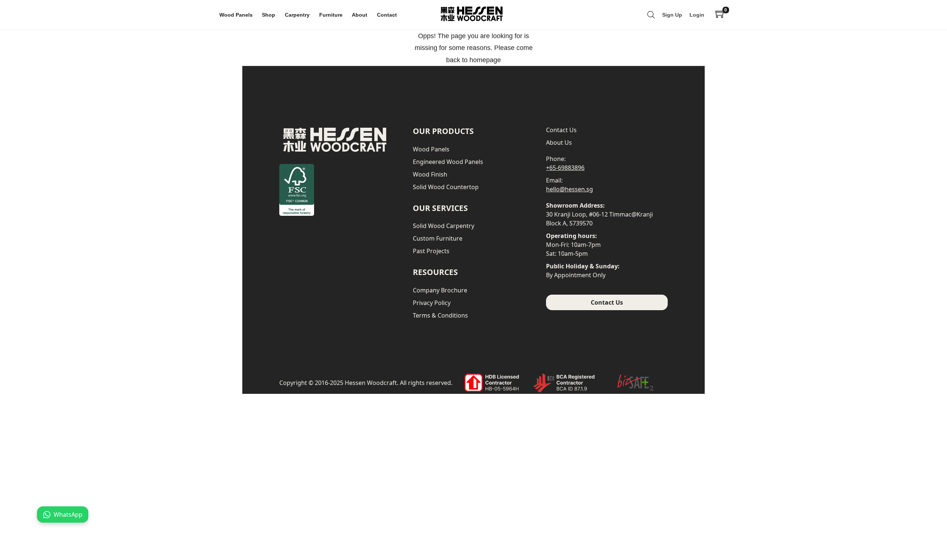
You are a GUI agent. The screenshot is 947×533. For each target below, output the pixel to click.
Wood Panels (431, 149)
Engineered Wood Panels (448, 162)
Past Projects (431, 251)
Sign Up (672, 15)
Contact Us (561, 130)
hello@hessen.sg (569, 189)
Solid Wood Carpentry (443, 226)
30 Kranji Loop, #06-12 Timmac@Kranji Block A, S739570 (599, 218)
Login (697, 15)
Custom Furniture (437, 238)
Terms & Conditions (440, 315)
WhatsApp (68, 514)
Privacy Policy (432, 303)
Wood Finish (430, 174)
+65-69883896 (565, 168)
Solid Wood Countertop (446, 187)
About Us (559, 142)
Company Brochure (440, 290)
